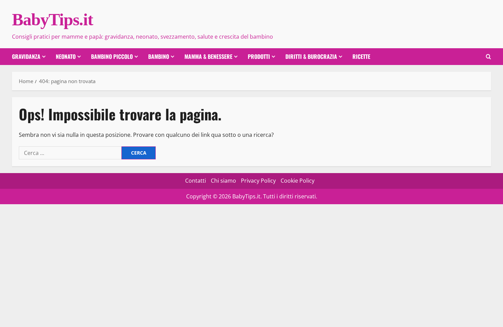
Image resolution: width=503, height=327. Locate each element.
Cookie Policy (297, 180)
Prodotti (259, 56)
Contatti (195, 180)
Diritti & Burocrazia (311, 56)
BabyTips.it (52, 19)
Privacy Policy (258, 180)
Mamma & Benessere (208, 56)
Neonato (66, 56)
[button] (488, 56)
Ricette (361, 56)
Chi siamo (223, 180)
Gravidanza (26, 56)
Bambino (158, 56)
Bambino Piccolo (112, 56)
